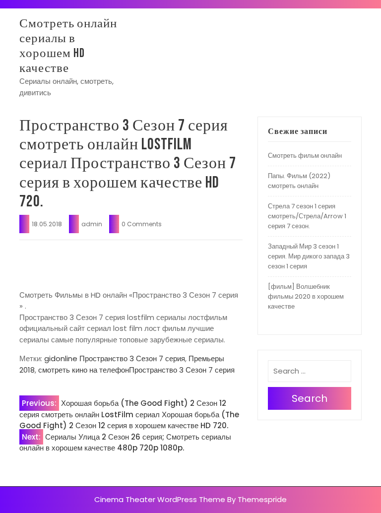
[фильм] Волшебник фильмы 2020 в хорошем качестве (306, 296)
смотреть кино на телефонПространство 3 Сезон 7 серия (136, 370)
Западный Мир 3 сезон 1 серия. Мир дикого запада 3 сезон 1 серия (309, 256)
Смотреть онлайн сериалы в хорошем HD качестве (68, 46)
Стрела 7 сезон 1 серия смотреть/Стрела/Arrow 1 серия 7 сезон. (307, 216)
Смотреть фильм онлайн (305, 155)
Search (309, 398)
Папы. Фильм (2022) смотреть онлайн (299, 181)
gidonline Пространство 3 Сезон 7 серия (114, 358)
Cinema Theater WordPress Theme (159, 499)
